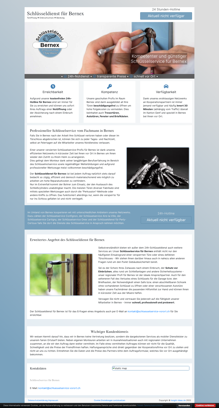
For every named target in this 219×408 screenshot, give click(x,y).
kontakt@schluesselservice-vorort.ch (149, 311)
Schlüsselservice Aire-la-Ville (99, 215)
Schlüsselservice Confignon (62, 215)
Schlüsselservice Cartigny (42, 219)
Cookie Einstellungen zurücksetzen (109, 400)
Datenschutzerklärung (38, 400)
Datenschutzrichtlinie (153, 405)
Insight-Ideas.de (178, 400)
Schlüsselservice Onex (74, 219)
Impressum (53, 400)
